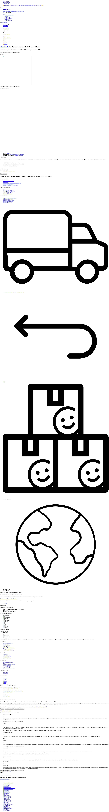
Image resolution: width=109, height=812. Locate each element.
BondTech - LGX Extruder (7, 184)
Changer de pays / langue (11, 685)
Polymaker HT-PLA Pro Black (8, 200)
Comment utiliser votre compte (8, 647)
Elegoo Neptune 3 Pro (19, 155)
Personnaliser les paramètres (19, 708)
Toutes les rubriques (8, 20)
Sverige (8, 803)
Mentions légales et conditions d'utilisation (10, 688)
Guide (4, 663)
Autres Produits (5, 182)
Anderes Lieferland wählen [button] (5, 781)
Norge (7, 809)
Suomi (7, 802)
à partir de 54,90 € (13, 11)
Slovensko (9, 801)
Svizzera (8, 807)
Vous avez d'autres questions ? (8, 650)
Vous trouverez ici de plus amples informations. (8, 598)
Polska (7, 798)
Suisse (7, 806)
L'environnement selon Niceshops (9, 668)
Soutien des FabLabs (6, 667)
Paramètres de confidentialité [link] (8, 693)
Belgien (8, 784)
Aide (3, 14)
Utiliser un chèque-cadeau (7, 658)
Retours (6, 16)
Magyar (8, 795)
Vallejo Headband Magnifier (8, 201)
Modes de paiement (8, 18)
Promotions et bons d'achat (7, 649)
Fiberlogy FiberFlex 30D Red (8, 190)
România (8, 810)
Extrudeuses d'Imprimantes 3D (8, 181)
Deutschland (10, 789)
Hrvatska (8, 792)
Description (3, 157)
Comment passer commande (8, 643)
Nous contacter (7, 19)
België (7, 786)
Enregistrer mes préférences (5, 770)
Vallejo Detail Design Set (7, 202)
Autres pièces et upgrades (19, 154)
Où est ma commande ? (9, 15)
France (7, 791)
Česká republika (12, 788)
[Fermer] (0, 7)
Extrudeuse (12, 154)
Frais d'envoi (7, 17)
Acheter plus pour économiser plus (9, 664)
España (7, 790)
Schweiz (8, 805)
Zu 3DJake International (4, 779)
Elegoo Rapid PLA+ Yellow (8, 192)
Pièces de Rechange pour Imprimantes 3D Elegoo (12, 183)
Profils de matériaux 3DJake (8, 662)
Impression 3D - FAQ (7, 666)
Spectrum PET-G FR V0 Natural (9, 191)
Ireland (7, 793)
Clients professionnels (7, 648)
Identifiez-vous (5, 26)
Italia (6, 794)
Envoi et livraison (6, 644)
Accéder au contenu (6, 2)
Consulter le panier (6, 3)
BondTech (4, 47)
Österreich (9, 797)
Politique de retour (6, 646)
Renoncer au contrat (4, 697)
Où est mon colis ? (6, 657)
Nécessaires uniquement (9, 708)
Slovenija (9, 800)
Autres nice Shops (6, 695)
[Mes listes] (4, 31)
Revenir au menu (6, 1)
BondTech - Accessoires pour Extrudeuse (10, 185)
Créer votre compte (6, 655)
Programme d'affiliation (7, 665)
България (9, 787)
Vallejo (4, 189)
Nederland (9, 796)
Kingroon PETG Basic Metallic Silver (9, 198)
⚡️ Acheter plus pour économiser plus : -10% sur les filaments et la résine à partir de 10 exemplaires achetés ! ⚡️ (23, 5)
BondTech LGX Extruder (7, 193)
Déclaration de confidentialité (41, 706)
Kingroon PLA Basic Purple (8, 199)
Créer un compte (6, 29)
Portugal (8, 799)
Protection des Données (7, 689)
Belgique (8, 785)
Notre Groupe (5, 672)
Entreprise (4, 694)
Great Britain (11, 804)
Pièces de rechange (4, 168)
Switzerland (10, 808)
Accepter (2, 708)
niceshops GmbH (9, 687)
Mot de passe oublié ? (7, 656)
